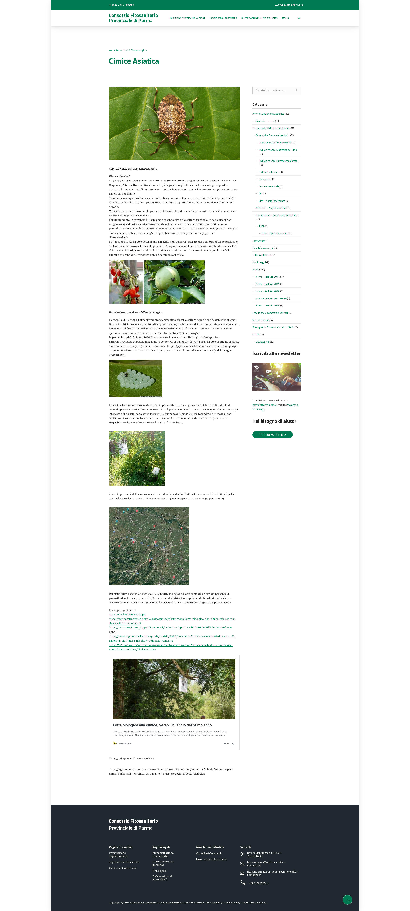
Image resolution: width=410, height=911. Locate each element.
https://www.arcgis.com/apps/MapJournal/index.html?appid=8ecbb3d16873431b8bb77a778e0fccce (170, 627)
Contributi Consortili (208, 853)
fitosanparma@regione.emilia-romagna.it (266, 864)
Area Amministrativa (210, 847)
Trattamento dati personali (163, 863)
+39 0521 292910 (258, 883)
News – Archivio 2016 (268, 291)
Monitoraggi (259, 262)
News (255, 269)
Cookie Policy (232, 902)
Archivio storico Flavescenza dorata (278, 161)
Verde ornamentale (269, 186)
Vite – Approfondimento (272, 201)
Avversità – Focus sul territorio (273, 135)
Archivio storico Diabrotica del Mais (278, 150)
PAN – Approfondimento (275, 233)
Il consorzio (258, 241)
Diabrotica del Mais (269, 172)
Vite (261, 193)
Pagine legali (161, 847)
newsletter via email (264, 404)
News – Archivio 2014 (268, 277)
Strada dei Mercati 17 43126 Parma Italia (264, 854)
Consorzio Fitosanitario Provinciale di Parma (133, 18)
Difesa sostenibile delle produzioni (270, 128)
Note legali (159, 870)
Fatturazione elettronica (211, 859)
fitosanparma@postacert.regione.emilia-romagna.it (272, 873)
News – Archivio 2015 (268, 284)
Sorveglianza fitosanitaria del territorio (273, 327)
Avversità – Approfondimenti (271, 208)
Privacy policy (214, 902)
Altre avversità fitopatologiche (131, 50)
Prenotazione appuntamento (118, 854)
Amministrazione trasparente (268, 114)
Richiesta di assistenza (122, 867)
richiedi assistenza (272, 435)
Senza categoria (261, 320)
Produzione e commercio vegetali (270, 313)
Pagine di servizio (120, 847)
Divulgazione (262, 342)
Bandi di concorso (265, 121)
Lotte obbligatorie (262, 255)
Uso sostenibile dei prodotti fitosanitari (277, 215)
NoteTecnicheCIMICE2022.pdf (127, 614)
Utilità (255, 334)
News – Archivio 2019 (268, 305)
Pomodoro (264, 179)
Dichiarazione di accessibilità (162, 878)
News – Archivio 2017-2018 (271, 298)
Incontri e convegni (262, 248)
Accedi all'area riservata (289, 4)
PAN (261, 226)
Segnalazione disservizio (124, 862)
